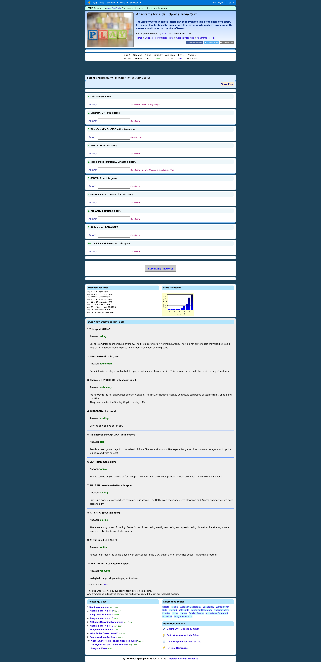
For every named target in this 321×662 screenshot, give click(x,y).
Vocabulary (208, 607)
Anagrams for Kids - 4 (101, 614)
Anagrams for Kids (183, 616)
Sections (111, 2)
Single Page (227, 84)
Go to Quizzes (183, 635)
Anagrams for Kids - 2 (101, 626)
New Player (217, 2)
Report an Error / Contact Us (183, 658)
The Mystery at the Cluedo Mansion (109, 644)
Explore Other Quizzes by (183, 629)
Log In (231, 2)
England (173, 610)
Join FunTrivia (114, 8)
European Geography (190, 607)
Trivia (123, 2)
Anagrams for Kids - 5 (101, 618)
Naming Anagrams (99, 607)
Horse (175, 613)
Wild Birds (184, 610)
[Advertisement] (160, 67)
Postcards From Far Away (103, 637)
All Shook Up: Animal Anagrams (106, 622)
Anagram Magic (99, 648)
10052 (181, 58)
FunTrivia (177, 648)
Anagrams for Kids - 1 (101, 611)
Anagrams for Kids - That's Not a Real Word (114, 641)
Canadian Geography (201, 610)
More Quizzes (184, 641)
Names (183, 613)
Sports (165, 607)
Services (134, 2)
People (174, 607)
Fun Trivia (98, 2)
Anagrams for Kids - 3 (101, 629)
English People (196, 613)
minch (165, 33)
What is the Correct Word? (104, 633)
